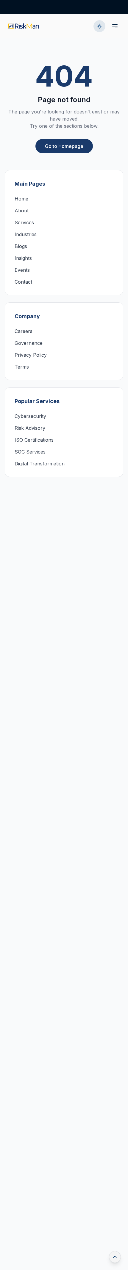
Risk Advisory (30, 428)
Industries (26, 234)
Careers (23, 331)
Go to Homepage (64, 146)
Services (24, 222)
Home (21, 199)
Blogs (21, 246)
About (22, 211)
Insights (23, 258)
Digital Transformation (40, 464)
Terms (22, 367)
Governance (29, 343)
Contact (23, 282)
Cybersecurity (30, 416)
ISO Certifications (34, 440)
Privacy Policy (31, 355)
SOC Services (30, 452)
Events (22, 270)
